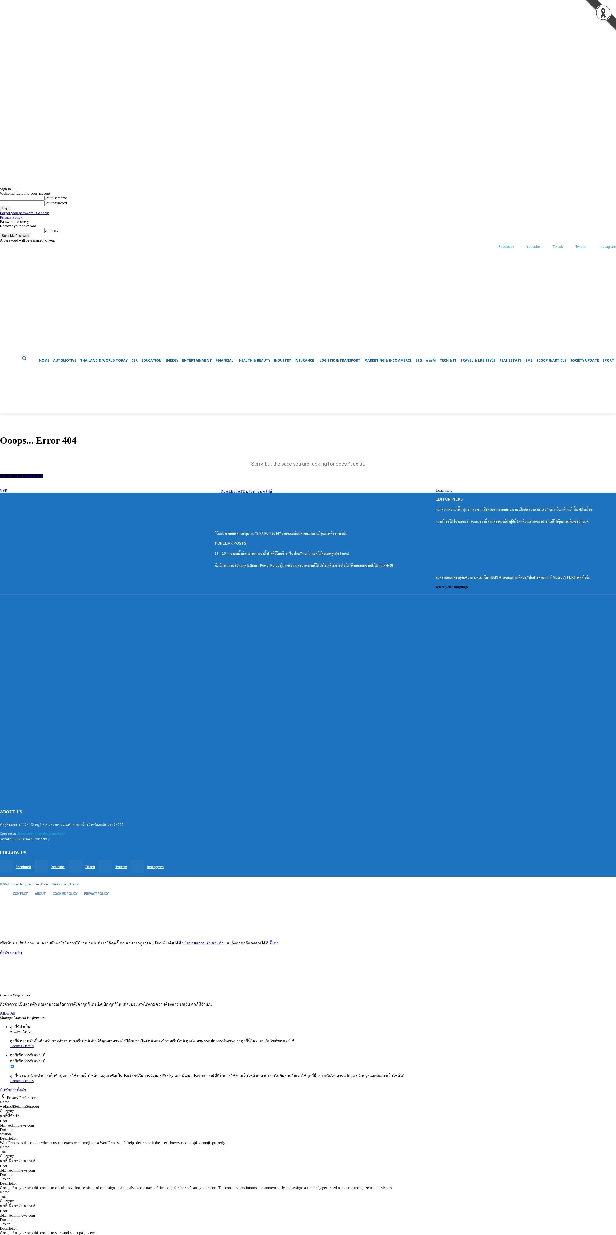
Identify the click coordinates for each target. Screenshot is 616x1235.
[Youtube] (522, 246)
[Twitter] (570, 246)
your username (56, 198)
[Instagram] (594, 246)
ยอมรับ (16, 953)
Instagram (607, 246)
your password (56, 203)
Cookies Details (22, 1046)
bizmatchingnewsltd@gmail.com (42, 833)
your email (53, 230)
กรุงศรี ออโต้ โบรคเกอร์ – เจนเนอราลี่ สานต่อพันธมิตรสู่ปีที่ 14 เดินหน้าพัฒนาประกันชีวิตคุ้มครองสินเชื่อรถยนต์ (512, 521)
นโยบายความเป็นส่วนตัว (203, 943)
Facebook (506, 246)
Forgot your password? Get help (24, 213)
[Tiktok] (547, 246)
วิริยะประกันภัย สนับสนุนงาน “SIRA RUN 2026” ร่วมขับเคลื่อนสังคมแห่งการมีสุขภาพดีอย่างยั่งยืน (281, 533)
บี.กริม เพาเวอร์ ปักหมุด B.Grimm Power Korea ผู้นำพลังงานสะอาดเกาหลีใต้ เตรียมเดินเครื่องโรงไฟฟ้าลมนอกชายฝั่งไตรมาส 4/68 (304, 565)
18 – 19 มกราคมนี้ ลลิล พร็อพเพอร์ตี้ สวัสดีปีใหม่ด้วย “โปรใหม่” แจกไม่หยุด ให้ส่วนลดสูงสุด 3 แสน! (282, 553)
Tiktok (557, 246)
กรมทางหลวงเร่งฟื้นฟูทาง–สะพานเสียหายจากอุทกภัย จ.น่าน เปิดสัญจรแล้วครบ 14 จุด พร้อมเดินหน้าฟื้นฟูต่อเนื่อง (514, 509)
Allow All (7, 1013)
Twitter (581, 246)
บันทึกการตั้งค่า (13, 1090)
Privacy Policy (11, 217)
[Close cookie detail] (3, 1098)
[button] (308, 402)
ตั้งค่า (273, 943)
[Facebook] (494, 246)
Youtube (533, 246)
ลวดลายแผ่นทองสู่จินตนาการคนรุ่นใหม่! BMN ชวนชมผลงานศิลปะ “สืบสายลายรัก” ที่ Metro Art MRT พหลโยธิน (513, 577)
